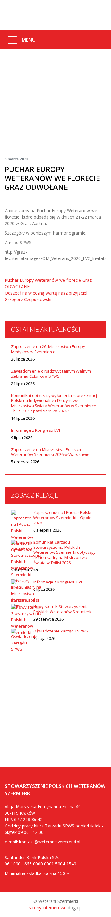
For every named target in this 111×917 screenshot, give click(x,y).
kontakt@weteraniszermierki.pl (49, 842)
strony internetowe (48, 908)
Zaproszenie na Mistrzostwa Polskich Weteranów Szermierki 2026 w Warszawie (50, 452)
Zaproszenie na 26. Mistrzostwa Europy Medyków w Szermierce (48, 349)
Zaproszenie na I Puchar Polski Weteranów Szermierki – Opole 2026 (62, 517)
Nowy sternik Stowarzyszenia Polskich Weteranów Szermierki (62, 609)
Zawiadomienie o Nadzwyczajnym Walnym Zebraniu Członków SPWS (51, 374)
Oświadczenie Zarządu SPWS (60, 631)
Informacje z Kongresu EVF (36, 430)
